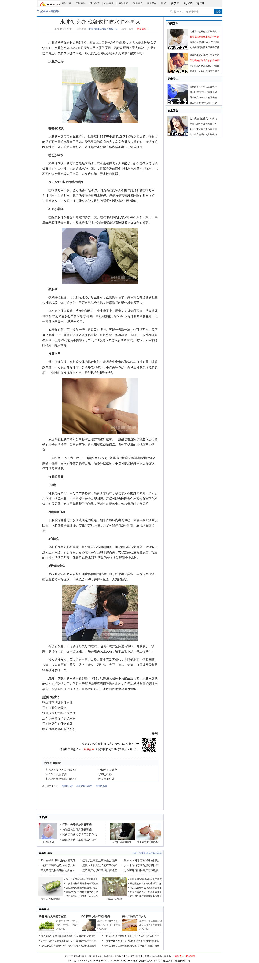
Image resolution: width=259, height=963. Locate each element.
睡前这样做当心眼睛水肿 (59, 729)
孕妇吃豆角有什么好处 (57, 723)
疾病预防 (55, 11)
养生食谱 (123, 3)
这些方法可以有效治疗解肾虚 (99, 870)
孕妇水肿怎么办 (107, 769)
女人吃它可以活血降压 (52, 936)
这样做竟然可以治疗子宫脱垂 (204, 42)
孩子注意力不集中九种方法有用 (143, 936)
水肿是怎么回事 (84, 785)
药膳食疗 (157, 956)
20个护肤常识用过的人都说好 (58, 860)
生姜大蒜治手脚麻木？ (148, 841)
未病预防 (94, 3)
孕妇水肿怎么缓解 (54, 707)
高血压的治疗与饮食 (134, 916)
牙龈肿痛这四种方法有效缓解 (141, 870)
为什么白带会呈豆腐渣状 (116, 945)
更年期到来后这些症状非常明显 (146, 896)
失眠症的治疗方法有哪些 (77, 829)
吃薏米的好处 (105, 778)
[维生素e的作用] (114, 895)
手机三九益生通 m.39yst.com (147, 853)
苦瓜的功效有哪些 (50, 898)
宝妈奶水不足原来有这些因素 (204, 66)
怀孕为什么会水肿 (55, 774)
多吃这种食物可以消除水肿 (60, 769)
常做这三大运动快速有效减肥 (204, 71)
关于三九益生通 (72, 956)
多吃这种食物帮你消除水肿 (60, 778)
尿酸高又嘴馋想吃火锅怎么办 (58, 865)
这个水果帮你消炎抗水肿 (59, 718)
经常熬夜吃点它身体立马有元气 (82, 896)
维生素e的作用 (114, 898)
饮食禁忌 (137, 3)
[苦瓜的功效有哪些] (50, 895)
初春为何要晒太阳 (150, 940)
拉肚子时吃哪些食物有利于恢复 (146, 879)
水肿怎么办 (62, 48)
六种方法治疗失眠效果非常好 (56, 940)
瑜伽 (138, 956)
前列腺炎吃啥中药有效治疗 (203, 87)
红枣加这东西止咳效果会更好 (99, 860)
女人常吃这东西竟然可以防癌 (141, 865)
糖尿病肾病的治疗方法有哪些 (79, 839)
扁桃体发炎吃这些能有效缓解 (99, 865)
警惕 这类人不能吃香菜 (52, 916)
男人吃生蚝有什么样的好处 (203, 102)
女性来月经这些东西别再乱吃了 (82, 887)
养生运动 (97, 956)
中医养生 (80, 3)
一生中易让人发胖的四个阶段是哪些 (122, 940)
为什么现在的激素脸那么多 (203, 124)
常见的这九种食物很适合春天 (58, 870)
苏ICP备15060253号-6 (79, 960)
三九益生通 (42, 11)
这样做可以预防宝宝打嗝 (83, 940)
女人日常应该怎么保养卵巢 (203, 129)
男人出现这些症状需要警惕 (203, 92)
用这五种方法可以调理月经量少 (80, 936)
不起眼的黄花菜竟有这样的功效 (146, 883)
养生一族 (66, 3)
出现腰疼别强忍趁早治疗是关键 (82, 892)
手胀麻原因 (48, 842)
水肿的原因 (103, 48)
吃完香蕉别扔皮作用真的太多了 (146, 892)
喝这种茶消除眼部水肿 (57, 702)
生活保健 (119, 956)
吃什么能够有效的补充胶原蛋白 (82, 879)
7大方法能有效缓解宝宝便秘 (82, 945)
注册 (201, 3)
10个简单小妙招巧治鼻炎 (95, 916)
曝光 (163, 3)
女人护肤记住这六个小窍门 (203, 118)
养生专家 (151, 3)
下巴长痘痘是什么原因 (115, 936)
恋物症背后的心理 (122, 841)
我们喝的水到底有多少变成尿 (204, 60)
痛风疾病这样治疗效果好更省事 (146, 887)
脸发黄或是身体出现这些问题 (204, 36)
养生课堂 (129, 956)
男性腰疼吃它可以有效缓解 (203, 97)
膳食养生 (108, 956)
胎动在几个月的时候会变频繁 (144, 945)
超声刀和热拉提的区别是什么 (79, 834)
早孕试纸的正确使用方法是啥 (204, 55)
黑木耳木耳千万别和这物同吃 (141, 860)
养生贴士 (168, 956)
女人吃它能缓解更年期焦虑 (203, 134)
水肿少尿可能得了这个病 (59, 713)
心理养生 (109, 3)
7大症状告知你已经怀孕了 (54, 945)
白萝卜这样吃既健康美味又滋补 (82, 883)
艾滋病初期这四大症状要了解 (204, 47)
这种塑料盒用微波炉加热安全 (204, 31)
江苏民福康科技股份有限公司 (103, 29)
